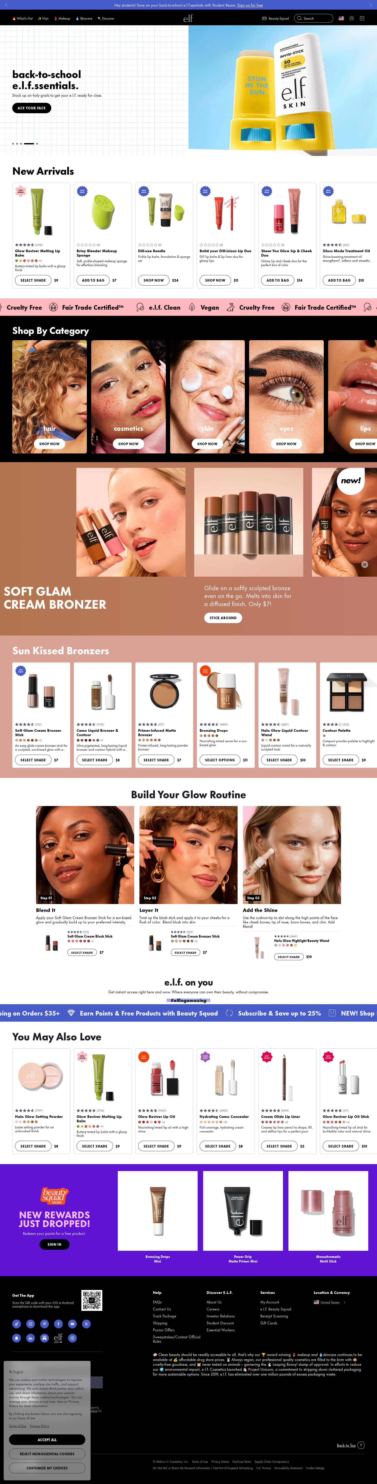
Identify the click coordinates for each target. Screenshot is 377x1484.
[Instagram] (30, 1324)
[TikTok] (16, 1324)
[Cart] (362, 18)
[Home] (188, 18)
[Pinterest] (44, 1324)
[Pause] (364, 564)
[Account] (351, 18)
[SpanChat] (16, 1338)
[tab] (13, 144)
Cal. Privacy (263, 1467)
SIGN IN (55, 1244)
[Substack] (44, 1338)
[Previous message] (6, 4)
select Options (220, 759)
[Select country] (341, 18)
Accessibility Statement (288, 1467)
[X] (86, 1324)
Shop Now (154, 280)
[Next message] (371, 4)
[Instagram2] (72, 1338)
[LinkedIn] (30, 1338)
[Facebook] (58, 1324)
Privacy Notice (220, 1461)
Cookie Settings (315, 1467)
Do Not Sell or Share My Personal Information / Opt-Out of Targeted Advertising (202, 1467)
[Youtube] (72, 1324)
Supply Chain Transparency (272, 1461)
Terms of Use (200, 1461)
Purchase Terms (242, 1461)
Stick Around (223, 617)
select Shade (33, 280)
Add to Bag (93, 280)
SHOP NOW (28, 105)
